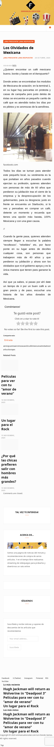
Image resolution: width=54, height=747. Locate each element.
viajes (12, 349)
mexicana (36, 346)
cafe (30, 346)
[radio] (18, 324)
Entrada (8, 339)
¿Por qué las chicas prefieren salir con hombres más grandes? (9, 469)
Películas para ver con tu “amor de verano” (8, 385)
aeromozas (19, 346)
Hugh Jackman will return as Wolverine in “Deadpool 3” (26, 691)
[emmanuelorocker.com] (27, 12)
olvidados (45, 346)
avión (26, 346)
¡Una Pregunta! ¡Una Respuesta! (19, 41)
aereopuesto (8, 346)
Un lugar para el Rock (8, 424)
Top (2, 745)
